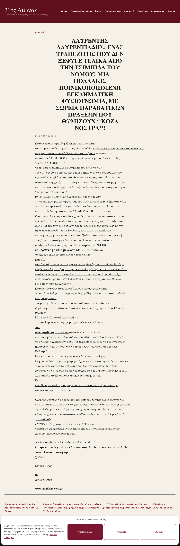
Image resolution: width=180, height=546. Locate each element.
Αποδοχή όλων (85, 532)
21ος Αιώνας (20, 10)
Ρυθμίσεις (158, 532)
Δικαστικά (39, 32)
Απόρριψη (121, 532)
